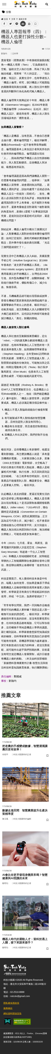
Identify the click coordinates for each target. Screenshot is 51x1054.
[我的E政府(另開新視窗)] (8, 1021)
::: (2, 18)
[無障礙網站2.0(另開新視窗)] (22, 1022)
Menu (4, 4)
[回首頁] (25, 4)
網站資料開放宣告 (12, 1013)
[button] (46, 4)
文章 (13, 19)
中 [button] (23, 24)
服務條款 (7, 1008)
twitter (10, 24)
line (16, 24)
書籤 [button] (35, 24)
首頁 (6, 19)
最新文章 (23, 19)
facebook (4, 24)
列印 (29, 24)
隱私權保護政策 (11, 1003)
